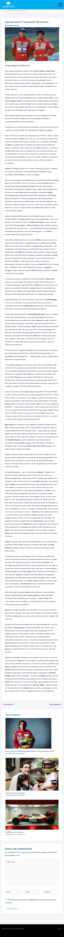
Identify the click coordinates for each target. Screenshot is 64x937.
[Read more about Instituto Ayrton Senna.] (32, 814)
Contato (59, 928)
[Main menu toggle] (60, 5)
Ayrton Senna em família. (15, 793)
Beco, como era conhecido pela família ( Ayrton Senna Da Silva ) (30, 751)
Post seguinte (56, 704)
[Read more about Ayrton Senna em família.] (32, 774)
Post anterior (8, 704)
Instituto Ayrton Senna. (14, 832)
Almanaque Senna (12, 25)
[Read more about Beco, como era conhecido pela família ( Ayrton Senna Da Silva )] (28, 733)
